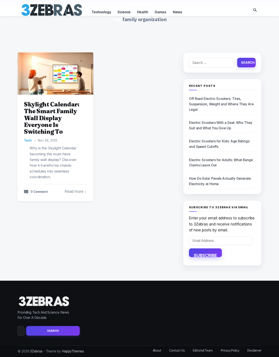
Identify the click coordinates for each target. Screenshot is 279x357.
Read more (74, 191)
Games (160, 12)
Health (142, 12)
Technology (101, 12)
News (177, 12)
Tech (28, 140)
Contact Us (177, 350)
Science (124, 12)
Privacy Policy (230, 350)
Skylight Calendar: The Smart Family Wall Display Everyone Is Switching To (51, 118)
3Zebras (36, 351)
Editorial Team (203, 350)
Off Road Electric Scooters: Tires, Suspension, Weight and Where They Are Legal (221, 104)
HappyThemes (73, 351)
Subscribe (205, 255)
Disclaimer (254, 350)
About (157, 350)
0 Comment (39, 191)
